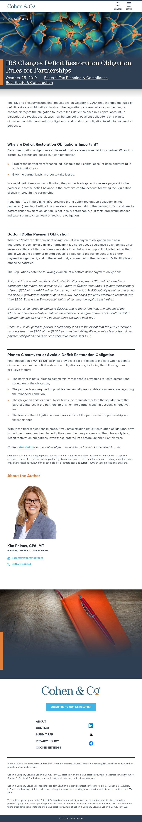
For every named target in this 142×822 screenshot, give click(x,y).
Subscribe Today (21, 665)
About (41, 721)
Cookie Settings (48, 747)
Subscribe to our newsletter (71, 707)
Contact (42, 728)
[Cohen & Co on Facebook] (110, 743)
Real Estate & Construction (29, 83)
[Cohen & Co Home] (21, 6)
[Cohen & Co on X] (110, 734)
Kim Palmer (27, 447)
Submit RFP (44, 734)
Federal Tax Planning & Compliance (76, 78)
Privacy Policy (47, 741)
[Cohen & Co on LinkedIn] (110, 725)
